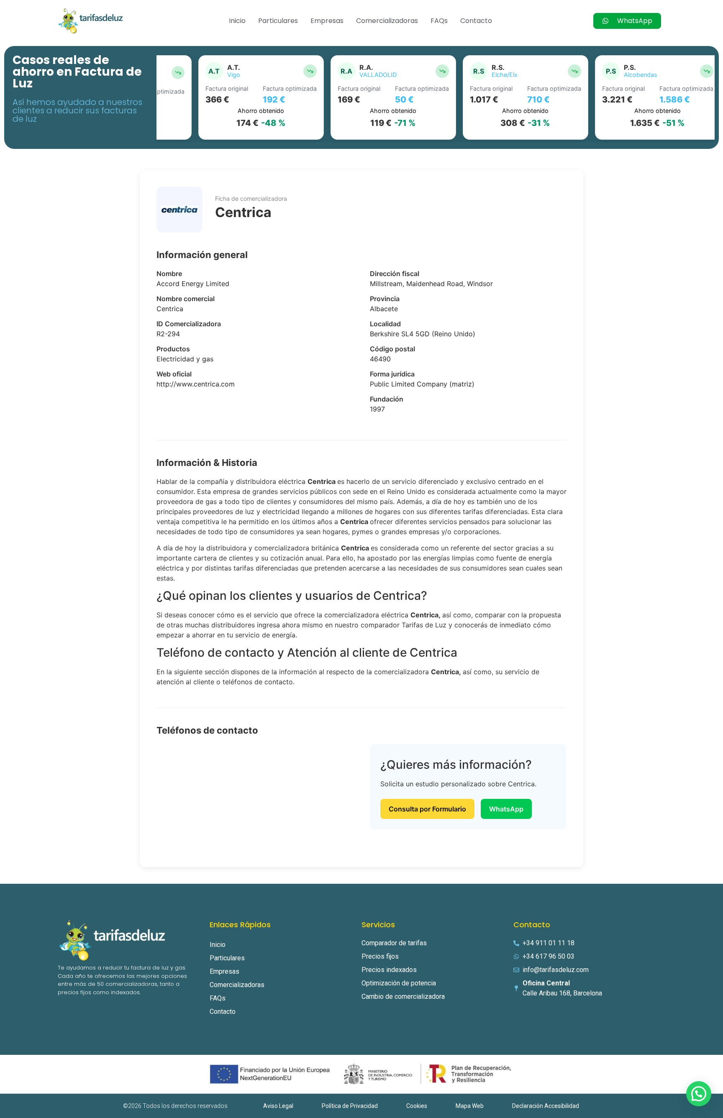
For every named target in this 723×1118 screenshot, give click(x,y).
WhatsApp (506, 809)
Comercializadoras (387, 21)
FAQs (439, 21)
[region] (435, 97)
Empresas (327, 21)
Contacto (476, 21)
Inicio (237, 21)
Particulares (278, 21)
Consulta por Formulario (427, 809)
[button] (698, 1093)
